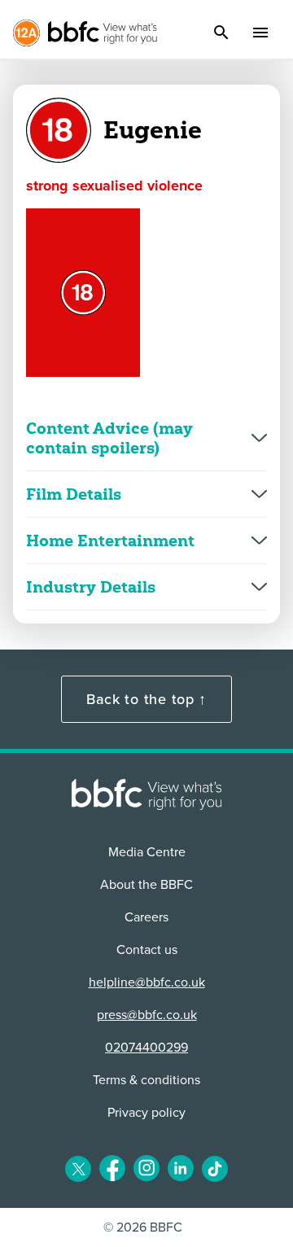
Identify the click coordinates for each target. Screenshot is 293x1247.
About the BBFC (146, 885)
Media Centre (147, 852)
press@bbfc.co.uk (147, 1015)
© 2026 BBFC (142, 1227)
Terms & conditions (146, 1080)
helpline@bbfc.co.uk (147, 982)
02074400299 (146, 1047)
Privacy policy (146, 1113)
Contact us (146, 950)
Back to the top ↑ (146, 699)
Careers (146, 917)
